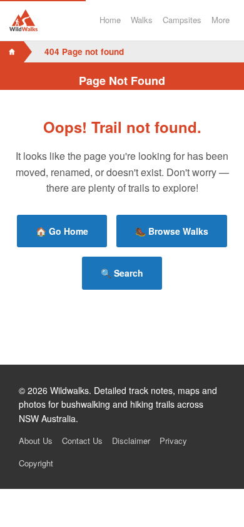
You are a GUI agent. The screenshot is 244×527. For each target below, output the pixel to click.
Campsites (182, 20)
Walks (142, 20)
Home (110, 20)
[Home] (12, 51)
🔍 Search (122, 273)
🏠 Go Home (62, 231)
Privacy (173, 440)
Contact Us (82, 440)
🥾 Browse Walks (171, 231)
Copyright (36, 463)
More (220, 20)
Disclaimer (131, 440)
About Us (36, 440)
